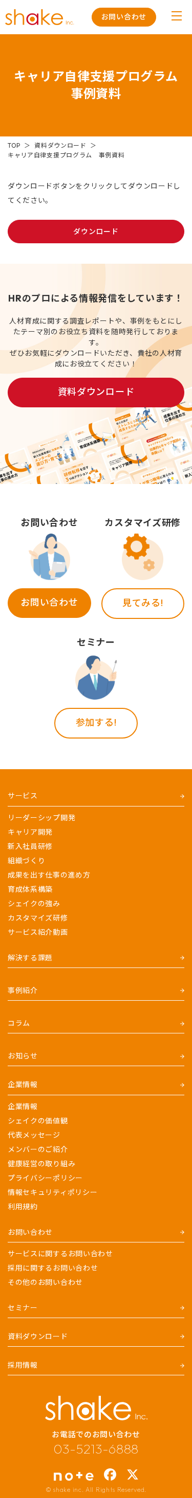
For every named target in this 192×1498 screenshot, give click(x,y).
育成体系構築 (30, 889)
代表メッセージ (34, 1135)
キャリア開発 (30, 832)
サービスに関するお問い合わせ (60, 1253)
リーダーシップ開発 (41, 817)
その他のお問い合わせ (45, 1282)
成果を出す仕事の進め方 (49, 875)
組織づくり (27, 860)
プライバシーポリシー (45, 1178)
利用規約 (23, 1206)
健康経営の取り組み (41, 1163)
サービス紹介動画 (38, 932)
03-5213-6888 (96, 1449)
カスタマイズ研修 (38, 918)
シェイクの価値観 (38, 1120)
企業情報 (23, 1106)
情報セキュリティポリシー (52, 1192)
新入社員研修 (30, 846)
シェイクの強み (34, 903)
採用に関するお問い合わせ (53, 1268)
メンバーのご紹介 (38, 1149)
